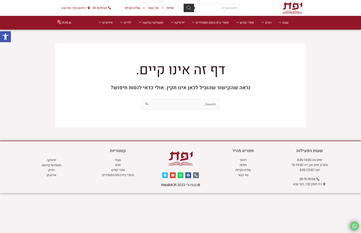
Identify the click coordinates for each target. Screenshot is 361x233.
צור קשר (153, 7)
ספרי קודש (247, 22)
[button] (5, 36)
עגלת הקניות (132, 7)
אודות (170, 7)
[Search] (189, 8)
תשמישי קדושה (152, 22)
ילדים (127, 22)
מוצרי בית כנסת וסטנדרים (212, 22)
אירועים (107, 22)
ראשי (243, 159)
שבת (285, 22)
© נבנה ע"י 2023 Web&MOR (180, 185)
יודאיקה (179, 22)
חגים (268, 22)
